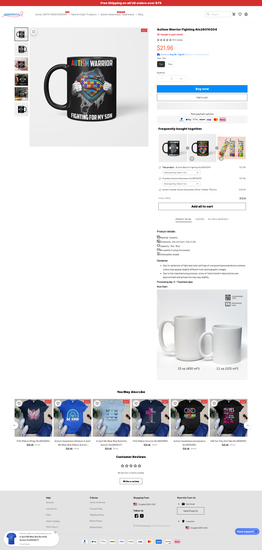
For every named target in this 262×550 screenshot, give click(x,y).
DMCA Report (52, 527)
